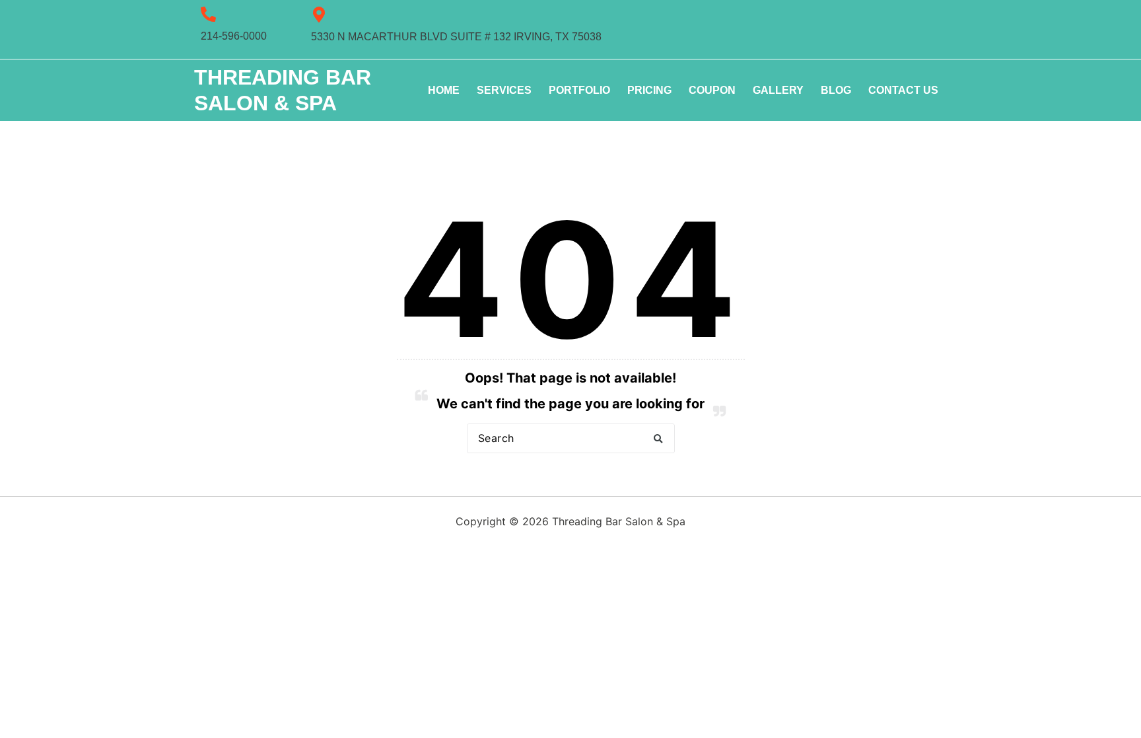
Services (504, 90)
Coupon (712, 90)
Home (444, 90)
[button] (658, 438)
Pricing (649, 90)
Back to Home (570, 482)
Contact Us (903, 90)
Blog (836, 90)
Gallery (778, 90)
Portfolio (579, 90)
